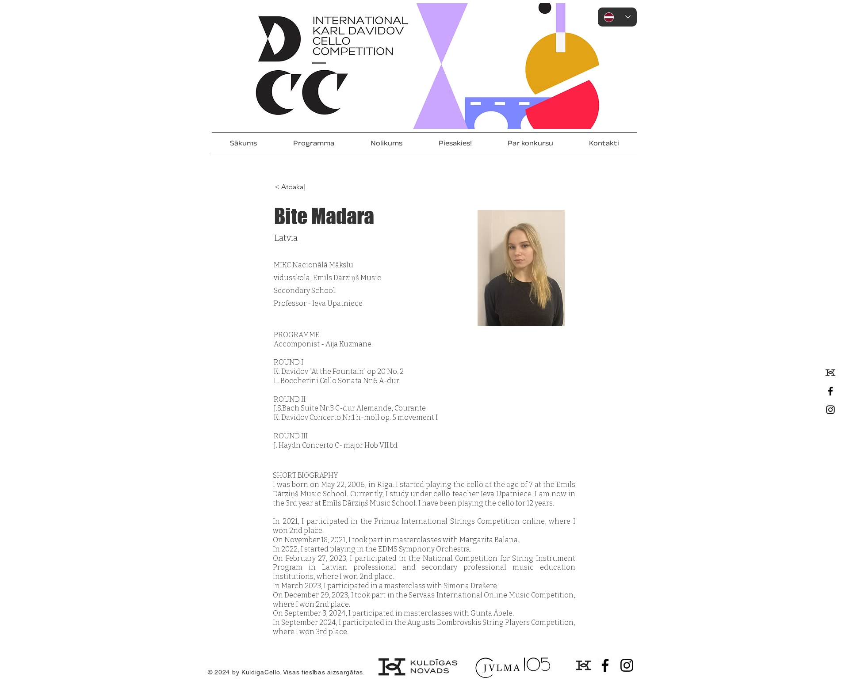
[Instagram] (830, 409)
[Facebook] (830, 391)
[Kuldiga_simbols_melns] (830, 372)
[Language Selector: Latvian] (617, 17)
